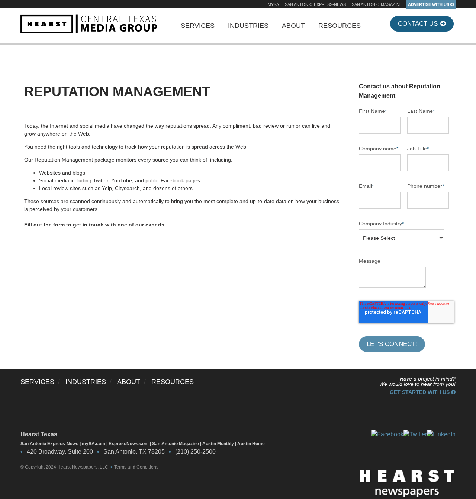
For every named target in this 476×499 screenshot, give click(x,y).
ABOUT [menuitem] (293, 25)
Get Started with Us (420, 392)
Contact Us (419, 23)
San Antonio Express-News (315, 4)
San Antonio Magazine (377, 4)
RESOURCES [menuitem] (339, 25)
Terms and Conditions (136, 467)
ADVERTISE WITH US (429, 4)
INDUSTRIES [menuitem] (248, 25)
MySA (273, 4)
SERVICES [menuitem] (198, 25)
